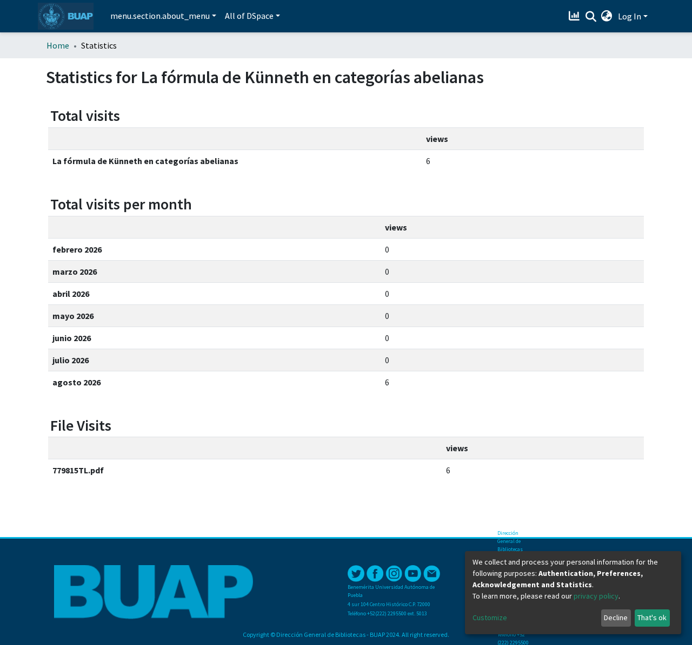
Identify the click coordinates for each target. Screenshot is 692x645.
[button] (607, 16)
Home (57, 45)
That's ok (652, 617)
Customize (490, 617)
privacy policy (596, 596)
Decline (616, 617)
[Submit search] (590, 17)
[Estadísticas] (575, 16)
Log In (629, 16)
